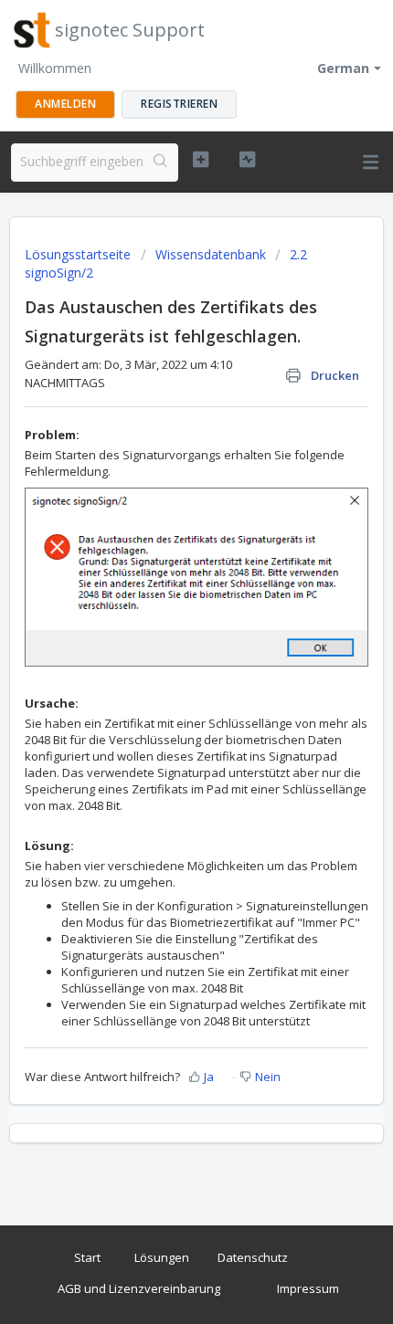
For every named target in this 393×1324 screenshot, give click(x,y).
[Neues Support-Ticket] (201, 160)
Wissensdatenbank (210, 254)
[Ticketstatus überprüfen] (247, 160)
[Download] (162, 656)
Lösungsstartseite (79, 254)
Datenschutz (253, 1257)
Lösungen (161, 1257)
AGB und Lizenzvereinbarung (139, 1288)
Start (87, 1257)
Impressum (308, 1288)
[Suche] (160, 162)
